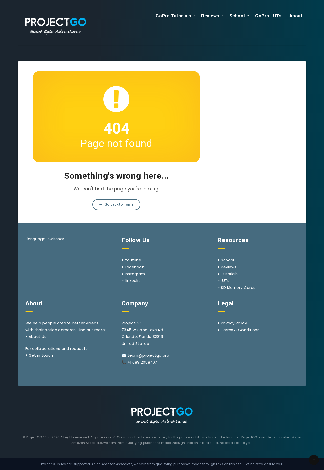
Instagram (135, 273)
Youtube (133, 260)
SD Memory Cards (238, 287)
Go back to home (119, 204)
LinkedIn (132, 280)
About (296, 15)
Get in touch (41, 355)
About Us (37, 336)
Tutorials (229, 273)
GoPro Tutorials (173, 15)
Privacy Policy (234, 323)
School (237, 15)
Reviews (210, 15)
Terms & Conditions (240, 329)
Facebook (134, 267)
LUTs (225, 280)
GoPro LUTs (268, 15)
